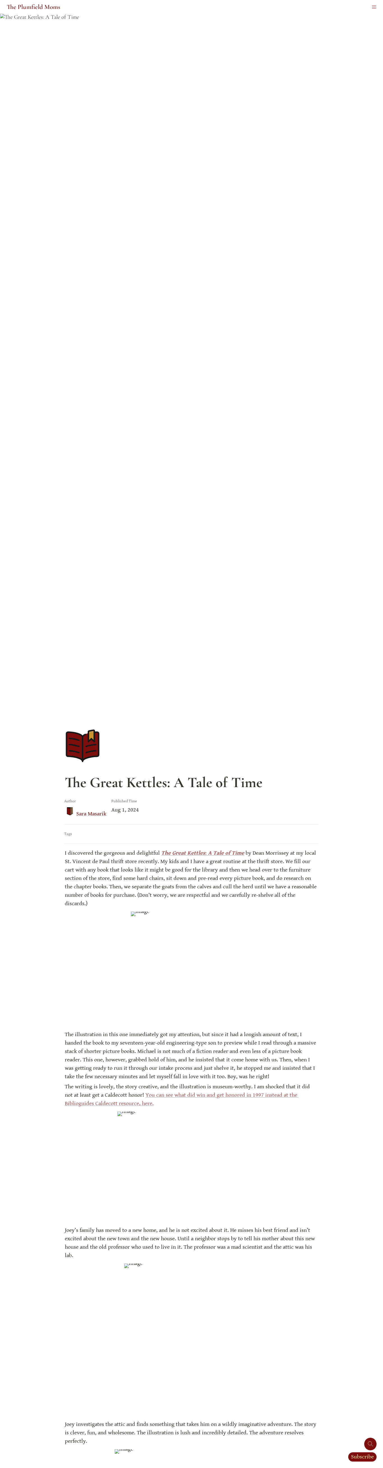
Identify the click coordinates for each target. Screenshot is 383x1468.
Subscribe (362, 1457)
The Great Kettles (183, 853)
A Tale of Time (225, 853)
